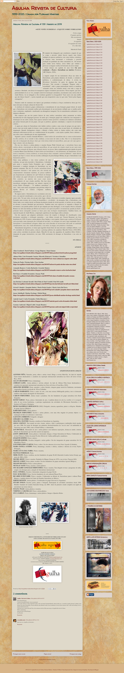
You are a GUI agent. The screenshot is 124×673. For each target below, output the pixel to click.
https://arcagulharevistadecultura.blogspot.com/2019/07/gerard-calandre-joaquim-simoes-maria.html (46, 289)
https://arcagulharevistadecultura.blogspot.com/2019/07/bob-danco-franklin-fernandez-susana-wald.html (44, 277)
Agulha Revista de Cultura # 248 (94, 116)
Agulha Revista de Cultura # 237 (94, 87)
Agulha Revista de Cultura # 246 (94, 111)
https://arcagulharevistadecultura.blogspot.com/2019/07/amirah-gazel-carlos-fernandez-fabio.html (45, 301)
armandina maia (21, 620)
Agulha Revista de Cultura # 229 (94, 65)
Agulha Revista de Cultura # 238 (94, 90)
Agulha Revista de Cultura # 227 (94, 60)
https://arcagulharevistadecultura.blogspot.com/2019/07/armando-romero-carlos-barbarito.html (44, 270)
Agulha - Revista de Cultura (23, 598)
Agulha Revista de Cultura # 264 (94, 159)
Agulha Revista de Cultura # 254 (94, 132)
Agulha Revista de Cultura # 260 (94, 148)
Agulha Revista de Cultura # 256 (94, 138)
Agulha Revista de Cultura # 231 (94, 71)
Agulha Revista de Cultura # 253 (94, 130)
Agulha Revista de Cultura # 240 (94, 95)
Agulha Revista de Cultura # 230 (94, 68)
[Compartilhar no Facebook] (53, 589)
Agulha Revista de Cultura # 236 (94, 84)
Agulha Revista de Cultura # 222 (94, 47)
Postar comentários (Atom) (49, 659)
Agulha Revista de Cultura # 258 (94, 143)
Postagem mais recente (19, 654)
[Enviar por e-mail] (49, 589)
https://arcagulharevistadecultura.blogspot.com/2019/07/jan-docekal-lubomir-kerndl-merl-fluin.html (45, 284)
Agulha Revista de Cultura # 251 (94, 124)
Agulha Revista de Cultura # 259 (94, 146)
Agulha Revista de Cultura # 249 (94, 119)
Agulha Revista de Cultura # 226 (94, 57)
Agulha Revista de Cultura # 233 (94, 76)
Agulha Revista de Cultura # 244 (94, 106)
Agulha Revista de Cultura (44, 7)
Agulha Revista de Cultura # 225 (94, 55)
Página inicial (47, 654)
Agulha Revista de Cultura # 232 (94, 73)
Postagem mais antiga (75, 654)
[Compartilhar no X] (52, 589)
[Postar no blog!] (50, 589)
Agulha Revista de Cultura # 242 (94, 100)
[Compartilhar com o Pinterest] (55, 589)
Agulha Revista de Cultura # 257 (94, 140)
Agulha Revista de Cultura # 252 (94, 127)
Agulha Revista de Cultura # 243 (94, 103)
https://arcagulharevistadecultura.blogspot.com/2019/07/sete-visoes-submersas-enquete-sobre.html (45, 259)
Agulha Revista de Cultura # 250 (94, 122)
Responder (19, 615)
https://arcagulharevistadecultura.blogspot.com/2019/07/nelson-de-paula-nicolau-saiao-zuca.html (44, 264)
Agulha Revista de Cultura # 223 (94, 49)
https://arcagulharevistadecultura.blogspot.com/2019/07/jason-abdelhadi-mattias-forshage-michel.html (46, 295)
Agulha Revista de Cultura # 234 (94, 79)
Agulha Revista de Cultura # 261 (94, 151)
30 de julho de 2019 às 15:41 (32, 620)
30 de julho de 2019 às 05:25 (37, 598)
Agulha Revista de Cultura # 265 (94, 162)
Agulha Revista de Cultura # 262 (94, 154)
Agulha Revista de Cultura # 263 (94, 156)
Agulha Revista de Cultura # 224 (94, 52)
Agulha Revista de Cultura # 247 (94, 114)
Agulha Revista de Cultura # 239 (94, 92)
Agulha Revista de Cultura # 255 (94, 135)
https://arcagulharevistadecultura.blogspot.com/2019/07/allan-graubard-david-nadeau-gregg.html (45, 253)
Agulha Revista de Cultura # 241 (94, 98)
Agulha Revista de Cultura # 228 (94, 63)
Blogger (96, 669)
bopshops (85, 669)
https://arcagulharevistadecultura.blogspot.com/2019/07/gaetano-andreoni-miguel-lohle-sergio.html (45, 307)
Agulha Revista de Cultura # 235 (94, 81)
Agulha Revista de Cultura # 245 (94, 108)
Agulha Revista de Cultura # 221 (94, 44)
